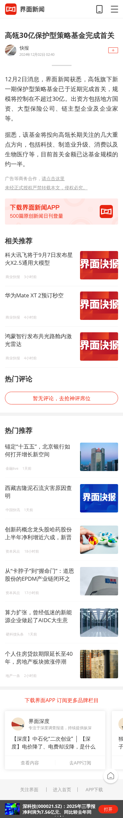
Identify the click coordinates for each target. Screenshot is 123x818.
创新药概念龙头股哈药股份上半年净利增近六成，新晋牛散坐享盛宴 (38, 537)
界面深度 (39, 721)
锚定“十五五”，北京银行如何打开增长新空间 (37, 450)
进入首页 (62, 789)
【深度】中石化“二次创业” (42, 738)
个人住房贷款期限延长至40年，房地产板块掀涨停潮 (39, 657)
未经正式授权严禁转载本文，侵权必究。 (46, 187)
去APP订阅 (80, 762)
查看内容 (30, 762)
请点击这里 (53, 178)
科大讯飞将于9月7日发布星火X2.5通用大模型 (39, 258)
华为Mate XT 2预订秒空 (34, 295)
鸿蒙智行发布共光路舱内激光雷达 (38, 340)
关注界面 (29, 789)
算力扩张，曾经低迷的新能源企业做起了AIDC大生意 (38, 616)
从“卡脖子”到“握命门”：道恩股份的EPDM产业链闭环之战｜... (39, 578)
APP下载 (94, 789)
